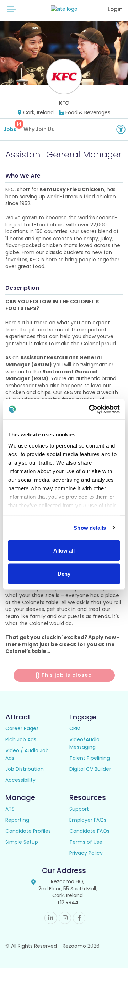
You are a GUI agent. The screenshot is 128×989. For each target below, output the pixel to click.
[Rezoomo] (64, 9)
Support (79, 808)
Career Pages (22, 728)
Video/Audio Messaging (84, 743)
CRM (74, 728)
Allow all (64, 550)
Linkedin (50, 918)
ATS (10, 808)
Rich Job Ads (20, 739)
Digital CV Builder (90, 769)
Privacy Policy (86, 853)
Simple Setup (21, 842)
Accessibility (20, 780)
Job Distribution (24, 769)
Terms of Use (85, 842)
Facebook (79, 918)
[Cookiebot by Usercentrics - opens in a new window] (90, 409)
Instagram (65, 918)
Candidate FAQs (89, 830)
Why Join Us (38, 129)
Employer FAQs (87, 819)
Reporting (17, 819)
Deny (64, 574)
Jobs (13, 126)
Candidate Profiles (28, 830)
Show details (90, 528)
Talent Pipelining (89, 758)
